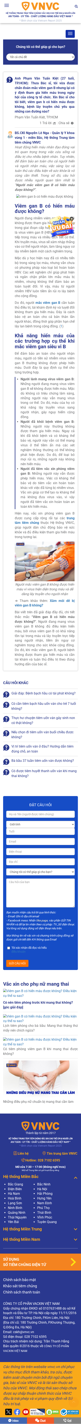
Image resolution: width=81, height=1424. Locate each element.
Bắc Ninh (43, 1184)
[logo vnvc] (40, 6)
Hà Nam (14, 1194)
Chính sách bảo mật (19, 1280)
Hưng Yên (44, 1198)
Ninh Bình (15, 1208)
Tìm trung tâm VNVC (62, 1153)
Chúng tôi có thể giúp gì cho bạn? (40, 47)
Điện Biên (15, 1189)
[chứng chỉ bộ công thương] (68, 1412)
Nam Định (44, 1203)
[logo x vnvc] (8, 1412)
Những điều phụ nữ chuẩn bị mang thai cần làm (38, 1102)
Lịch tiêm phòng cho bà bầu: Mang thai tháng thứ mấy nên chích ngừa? (40, 1028)
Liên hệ (23, 1153)
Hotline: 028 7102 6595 (67, 1420)
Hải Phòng (45, 1194)
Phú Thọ (43, 1208)
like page (42, 920)
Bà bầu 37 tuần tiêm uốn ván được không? (42, 761)
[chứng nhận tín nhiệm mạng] (37, 1412)
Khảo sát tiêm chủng (20, 1286)
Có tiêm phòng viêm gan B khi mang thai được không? (40, 1051)
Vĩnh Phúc (44, 1217)
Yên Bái (13, 1222)
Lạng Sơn (15, 1203)
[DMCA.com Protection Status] (52, 1412)
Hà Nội (42, 1189)
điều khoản (18, 951)
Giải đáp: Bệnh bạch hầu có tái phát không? (43, 693)
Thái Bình (44, 1213)
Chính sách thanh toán (21, 1292)
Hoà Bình (14, 1198)
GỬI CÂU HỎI (17, 963)
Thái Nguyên (17, 1217)
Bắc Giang (15, 1184)
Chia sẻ (64, 123)
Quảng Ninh (16, 1213)
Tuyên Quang (47, 1222)
